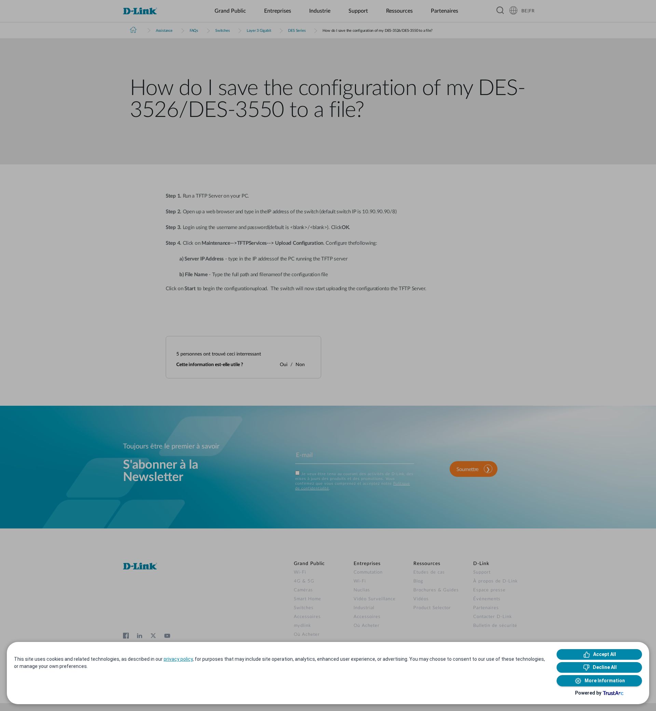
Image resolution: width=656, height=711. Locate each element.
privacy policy (178, 659)
